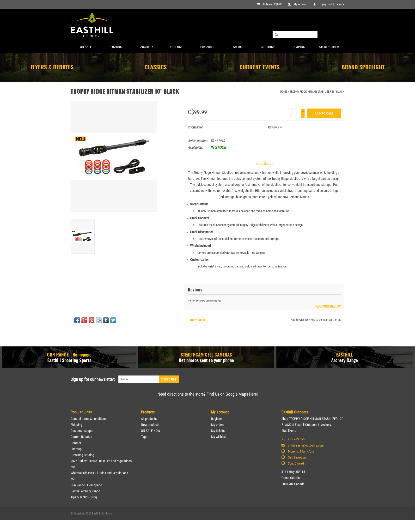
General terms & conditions (88, 419)
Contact (76, 443)
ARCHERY (146, 47)
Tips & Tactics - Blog (84, 497)
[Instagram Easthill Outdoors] (340, 379)
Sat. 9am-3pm (297, 457)
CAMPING (298, 47)
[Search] (276, 35)
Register (216, 419)
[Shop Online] (207, 25)
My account (300, 4)
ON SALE (86, 47)
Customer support (82, 431)
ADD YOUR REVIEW (328, 306)
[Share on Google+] (84, 320)
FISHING (116, 47)
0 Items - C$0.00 (272, 4)
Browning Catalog (82, 455)
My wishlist (218, 437)
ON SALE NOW (150, 431)
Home (283, 91)
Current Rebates (81, 437)
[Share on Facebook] (77, 320)
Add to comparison (322, 319)
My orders (217, 425)
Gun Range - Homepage (86, 485)
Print (338, 319)
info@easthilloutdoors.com (306, 445)
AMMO (237, 47)
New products (150, 425)
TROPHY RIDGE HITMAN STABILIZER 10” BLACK (317, 91)
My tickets (218, 431)
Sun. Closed (296, 463)
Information (195, 127)
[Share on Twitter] (113, 320)
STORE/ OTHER (329, 47)
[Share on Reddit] (99, 320)
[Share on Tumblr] (106, 320)
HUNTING (176, 47)
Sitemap (76, 449)
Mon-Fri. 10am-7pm (301, 451)
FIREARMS (207, 47)
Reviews (275, 127)
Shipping (76, 425)
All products (149, 419)
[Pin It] (91, 320)
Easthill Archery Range (85, 491)
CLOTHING (268, 47)
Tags (144, 437)
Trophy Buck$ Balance (331, 4)
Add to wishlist (299, 319)
